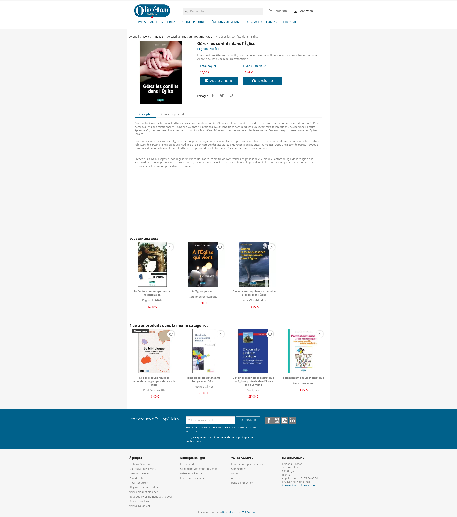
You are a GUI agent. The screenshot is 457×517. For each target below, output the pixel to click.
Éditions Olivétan (225, 22)
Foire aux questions (192, 478)
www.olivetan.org (139, 506)
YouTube (276, 420)
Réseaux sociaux (139, 501)
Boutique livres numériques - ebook (150, 496)
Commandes (238, 468)
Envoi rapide (187, 464)
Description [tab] (145, 114)
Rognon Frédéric (208, 49)
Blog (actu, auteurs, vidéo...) (145, 487)
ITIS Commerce (251, 512)
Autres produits (194, 22)
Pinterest (231, 95)
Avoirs (234, 473)
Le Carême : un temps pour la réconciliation (152, 292)
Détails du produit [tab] (172, 114)
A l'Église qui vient (203, 291)
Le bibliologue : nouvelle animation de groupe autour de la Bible (154, 381)
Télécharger (262, 81)
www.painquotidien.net (143, 492)
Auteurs (156, 22)
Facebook (269, 420)
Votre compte (242, 458)
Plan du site (136, 478)
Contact (272, 22)
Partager (212, 95)
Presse (172, 22)
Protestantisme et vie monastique (303, 377)
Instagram (284, 420)
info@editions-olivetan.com (298, 485)
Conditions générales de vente (198, 468)
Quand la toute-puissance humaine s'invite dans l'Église (254, 292)
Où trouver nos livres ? (142, 468)
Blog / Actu (253, 22)
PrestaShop (229, 512)
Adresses (236, 478)
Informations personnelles (247, 464)
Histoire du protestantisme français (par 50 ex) (203, 379)
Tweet (221, 95)
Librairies (290, 22)
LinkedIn (292, 420)
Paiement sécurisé (191, 473)
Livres (141, 22)
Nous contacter (138, 482)
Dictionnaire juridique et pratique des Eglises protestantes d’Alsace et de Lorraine (253, 381)
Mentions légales (139, 473)
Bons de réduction (242, 482)
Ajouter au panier (219, 81)
